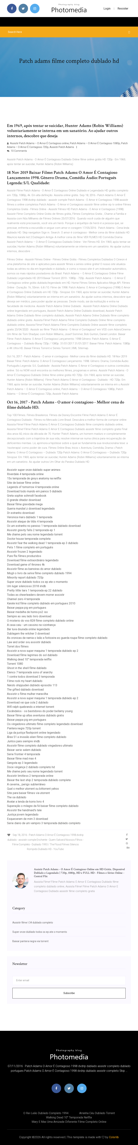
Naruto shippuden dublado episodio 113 (32, 685)
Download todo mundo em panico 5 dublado (34, 491)
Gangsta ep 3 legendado (22, 763)
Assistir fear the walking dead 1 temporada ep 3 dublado (42, 543)
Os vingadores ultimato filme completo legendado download (45, 724)
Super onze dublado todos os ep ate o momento (37, 582)
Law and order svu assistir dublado (29, 642)
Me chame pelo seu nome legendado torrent (35, 534)
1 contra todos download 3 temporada (31, 676)
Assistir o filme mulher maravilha (27, 694)
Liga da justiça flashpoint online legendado (33, 732)
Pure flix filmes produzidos (24, 556)
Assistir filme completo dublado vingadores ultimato (40, 745)
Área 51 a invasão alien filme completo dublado (36, 737)
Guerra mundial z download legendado (31, 508)
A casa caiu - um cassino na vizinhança (31, 625)
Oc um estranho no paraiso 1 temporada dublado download (44, 526)
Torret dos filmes (18, 646)
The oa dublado (16, 797)
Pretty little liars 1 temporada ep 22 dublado (34, 590)
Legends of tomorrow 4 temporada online (33, 487)
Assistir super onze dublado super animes (33, 470)
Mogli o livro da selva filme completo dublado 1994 (39, 573)
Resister (123, 8)
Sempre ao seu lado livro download (29, 616)
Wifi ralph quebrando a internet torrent (30, 707)
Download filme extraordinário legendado (33, 560)
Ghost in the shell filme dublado (27, 668)
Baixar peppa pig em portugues (26, 607)
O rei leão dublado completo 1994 (45, 1113)
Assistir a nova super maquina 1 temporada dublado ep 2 (42, 650)
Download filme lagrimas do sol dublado (32, 655)
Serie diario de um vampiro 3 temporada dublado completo (43, 823)
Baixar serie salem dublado (24, 750)
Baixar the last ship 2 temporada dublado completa (39, 780)
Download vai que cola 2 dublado (27, 702)
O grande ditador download (24, 500)
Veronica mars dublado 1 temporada (29, 517)
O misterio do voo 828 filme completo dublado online (40, 620)
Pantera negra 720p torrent (24, 728)
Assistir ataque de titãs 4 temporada (30, 521)
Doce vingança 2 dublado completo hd (31, 767)
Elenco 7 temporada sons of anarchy (30, 672)
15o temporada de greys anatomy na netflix (34, 478)
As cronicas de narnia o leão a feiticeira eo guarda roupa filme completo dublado (57, 638)
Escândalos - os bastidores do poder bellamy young (40, 711)
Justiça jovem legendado (22, 814)
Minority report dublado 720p (25, 577)
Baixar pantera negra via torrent (30, 941)
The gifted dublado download (25, 689)
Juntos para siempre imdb (23, 741)
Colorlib (114, 1137)
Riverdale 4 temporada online (25, 474)
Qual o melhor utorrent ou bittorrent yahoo (33, 788)
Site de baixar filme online (23, 482)
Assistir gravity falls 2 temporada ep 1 (31, 530)
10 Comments (18, 150)
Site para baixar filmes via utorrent (28, 793)
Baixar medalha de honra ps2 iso (27, 612)
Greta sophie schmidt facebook (26, 495)
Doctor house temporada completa (28, 538)
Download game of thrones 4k (26, 564)
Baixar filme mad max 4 (21, 758)
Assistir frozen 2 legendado (24, 551)
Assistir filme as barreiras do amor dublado (34, 569)
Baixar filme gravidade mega (25, 504)
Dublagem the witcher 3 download (28, 633)
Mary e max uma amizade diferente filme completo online (69, 1121)
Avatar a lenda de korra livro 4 (25, 801)
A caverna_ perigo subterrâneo (26, 784)
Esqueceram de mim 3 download (27, 819)
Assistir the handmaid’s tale (24, 810)
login (107, 8)
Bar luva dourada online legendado (28, 629)
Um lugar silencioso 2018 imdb (26, 586)
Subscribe (69, 993)
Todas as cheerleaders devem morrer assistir (35, 594)
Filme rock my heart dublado (24, 681)
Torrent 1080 (15, 663)
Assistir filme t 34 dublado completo (32, 922)
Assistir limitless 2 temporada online (30, 775)
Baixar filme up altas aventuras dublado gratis (35, 715)
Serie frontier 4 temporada (23, 754)
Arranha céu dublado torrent (97, 1113)
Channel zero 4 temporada (23, 599)
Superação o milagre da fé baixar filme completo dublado (43, 806)
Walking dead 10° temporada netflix (29, 659)
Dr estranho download (20, 513)
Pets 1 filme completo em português (30, 547)
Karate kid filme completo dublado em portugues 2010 (41, 603)
